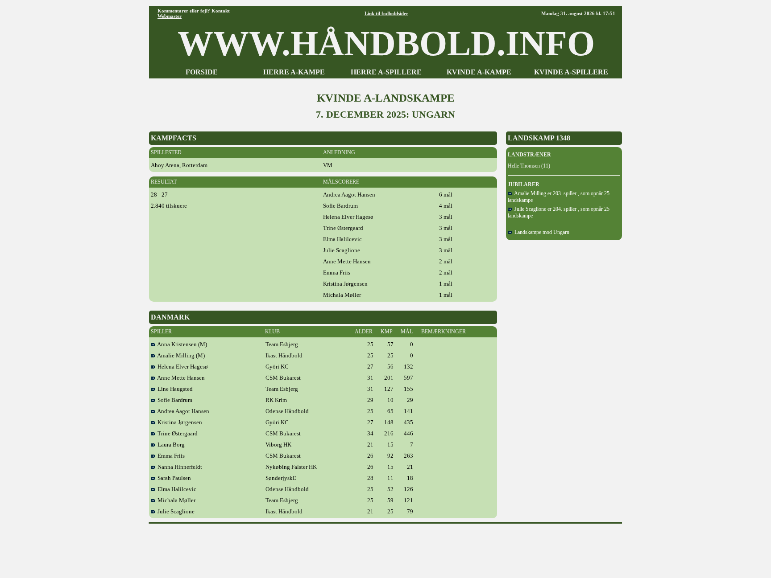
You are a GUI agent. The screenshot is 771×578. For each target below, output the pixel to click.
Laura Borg (170, 444)
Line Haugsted (174, 388)
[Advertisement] (385, 548)
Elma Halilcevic (175, 489)
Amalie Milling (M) (180, 355)
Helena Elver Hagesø (181, 366)
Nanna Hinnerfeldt (178, 466)
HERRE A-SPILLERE (386, 72)
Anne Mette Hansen (180, 377)
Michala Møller (175, 500)
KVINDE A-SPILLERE (571, 72)
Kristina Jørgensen (178, 422)
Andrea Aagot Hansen (182, 411)
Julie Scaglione (175, 511)
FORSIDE (202, 72)
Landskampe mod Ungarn (540, 232)
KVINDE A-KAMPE (479, 72)
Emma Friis (170, 455)
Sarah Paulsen (173, 478)
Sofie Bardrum (173, 400)
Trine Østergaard (176, 433)
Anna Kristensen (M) (181, 344)
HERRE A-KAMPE (294, 72)
